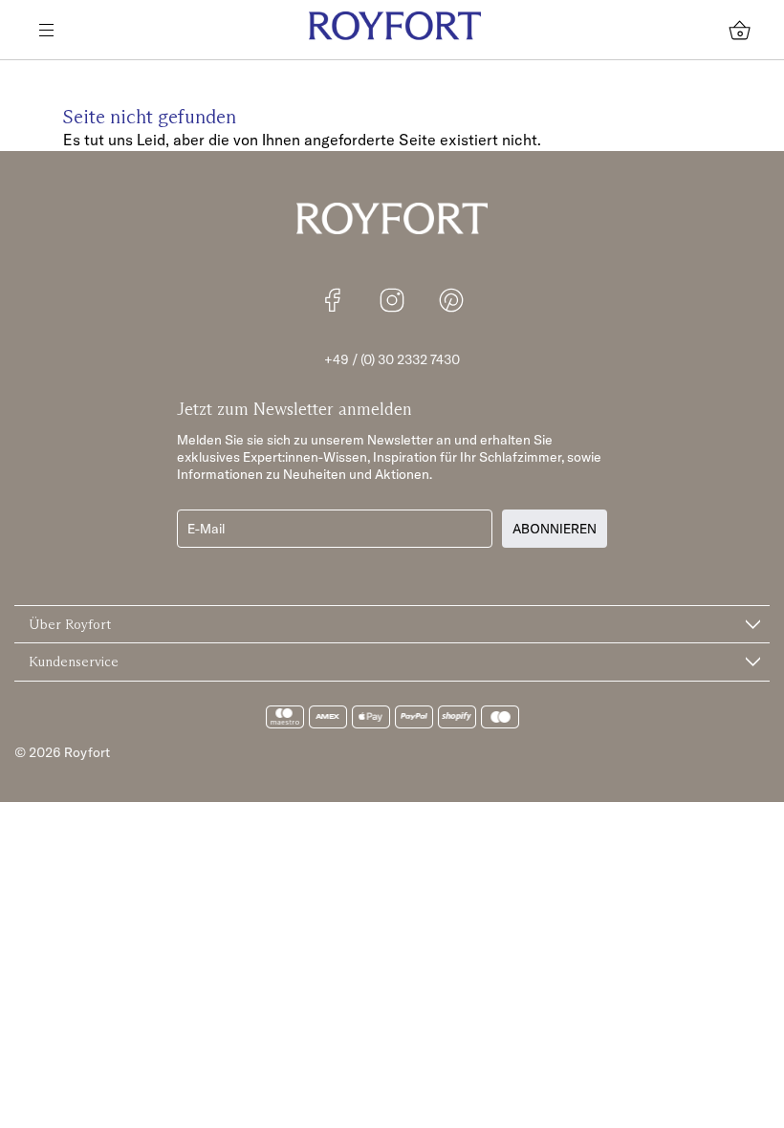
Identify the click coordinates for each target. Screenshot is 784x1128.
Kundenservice (74, 661)
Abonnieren (554, 528)
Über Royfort (70, 624)
